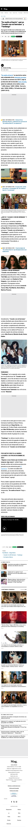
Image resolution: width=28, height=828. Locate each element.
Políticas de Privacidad (14, 788)
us (8, 813)
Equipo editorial (14, 764)
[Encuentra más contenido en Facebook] (2, 36)
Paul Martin (5, 552)
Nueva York (15, 12)
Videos (19, 809)
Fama (9, 816)
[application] (14, 525)
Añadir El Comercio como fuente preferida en (14, 18)
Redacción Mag (7, 67)
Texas (10, 12)
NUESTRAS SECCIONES (14, 806)
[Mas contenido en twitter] (14, 802)
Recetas (19, 820)
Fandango (19, 555)
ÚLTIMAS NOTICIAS (7, 714)
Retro (19, 816)
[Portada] (14, 763)
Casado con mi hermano (10, 555)
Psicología (20, 12)
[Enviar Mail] (2, 67)
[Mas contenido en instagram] (16, 802)
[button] (4, 529)
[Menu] (2, 9)
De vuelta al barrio (8, 557)
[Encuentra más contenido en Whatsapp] (8, 36)
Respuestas (9, 809)
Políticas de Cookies (14, 790)
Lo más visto (5, 562)
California (6, 12)
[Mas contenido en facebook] (11, 802)
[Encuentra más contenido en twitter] (5, 36)
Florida (2, 12)
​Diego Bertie (12, 552)
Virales (8, 820)
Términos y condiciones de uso (14, 785)
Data (19, 813)
